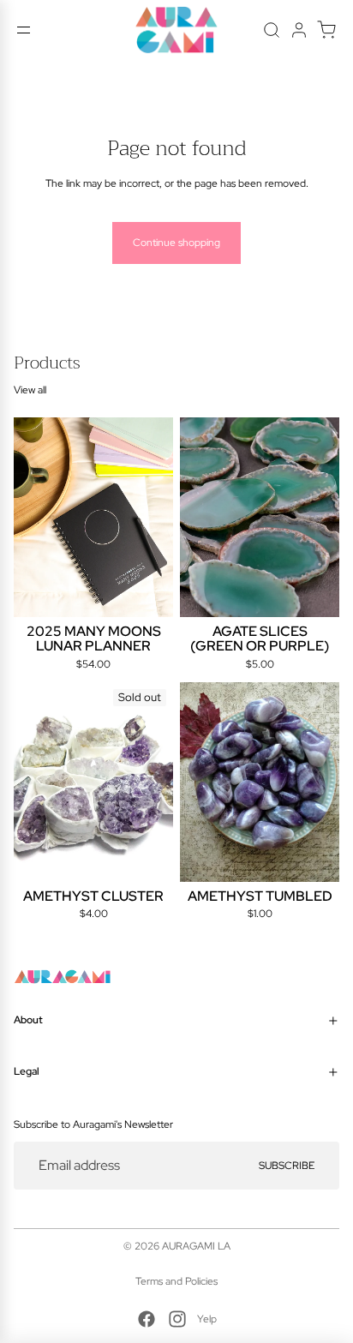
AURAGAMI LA (196, 1246)
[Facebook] (146, 1319)
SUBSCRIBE (286, 1165)
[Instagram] (177, 1319)
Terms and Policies (176, 1281)
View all (30, 390)
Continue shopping (176, 242)
